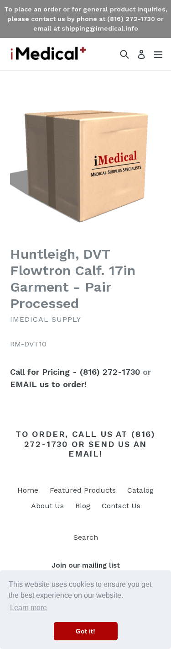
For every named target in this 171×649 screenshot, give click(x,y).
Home (27, 490)
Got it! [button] (85, 631)
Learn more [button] (28, 608)
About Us (47, 505)
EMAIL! (85, 453)
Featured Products (83, 490)
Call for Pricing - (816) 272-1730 (75, 372)
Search (85, 537)
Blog (82, 505)
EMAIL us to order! (48, 384)
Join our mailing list (86, 565)
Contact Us (121, 505)
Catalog (140, 490)
